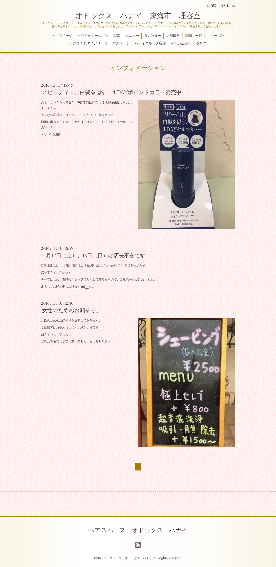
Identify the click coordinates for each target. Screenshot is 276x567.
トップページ (62, 36)
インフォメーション (92, 36)
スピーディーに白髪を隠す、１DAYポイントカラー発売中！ (114, 92)
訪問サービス (195, 36)
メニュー (132, 36)
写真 (116, 36)
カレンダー (152, 36)
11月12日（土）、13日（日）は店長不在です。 (96, 255)
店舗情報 (173, 36)
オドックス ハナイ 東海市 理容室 (138, 16)
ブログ (201, 43)
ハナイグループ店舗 (150, 43)
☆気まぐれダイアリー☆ (88, 43)
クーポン (217, 36)
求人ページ (121, 43)
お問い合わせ (181, 43)
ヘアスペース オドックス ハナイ (138, 530)
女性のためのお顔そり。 (71, 310)
